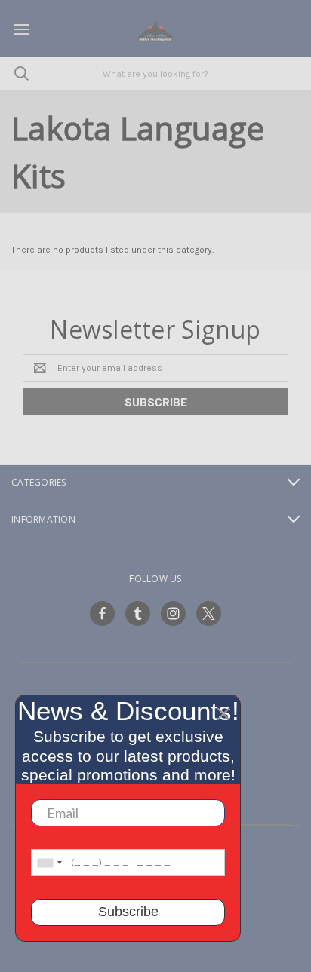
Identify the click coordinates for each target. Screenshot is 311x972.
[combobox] (49, 862)
